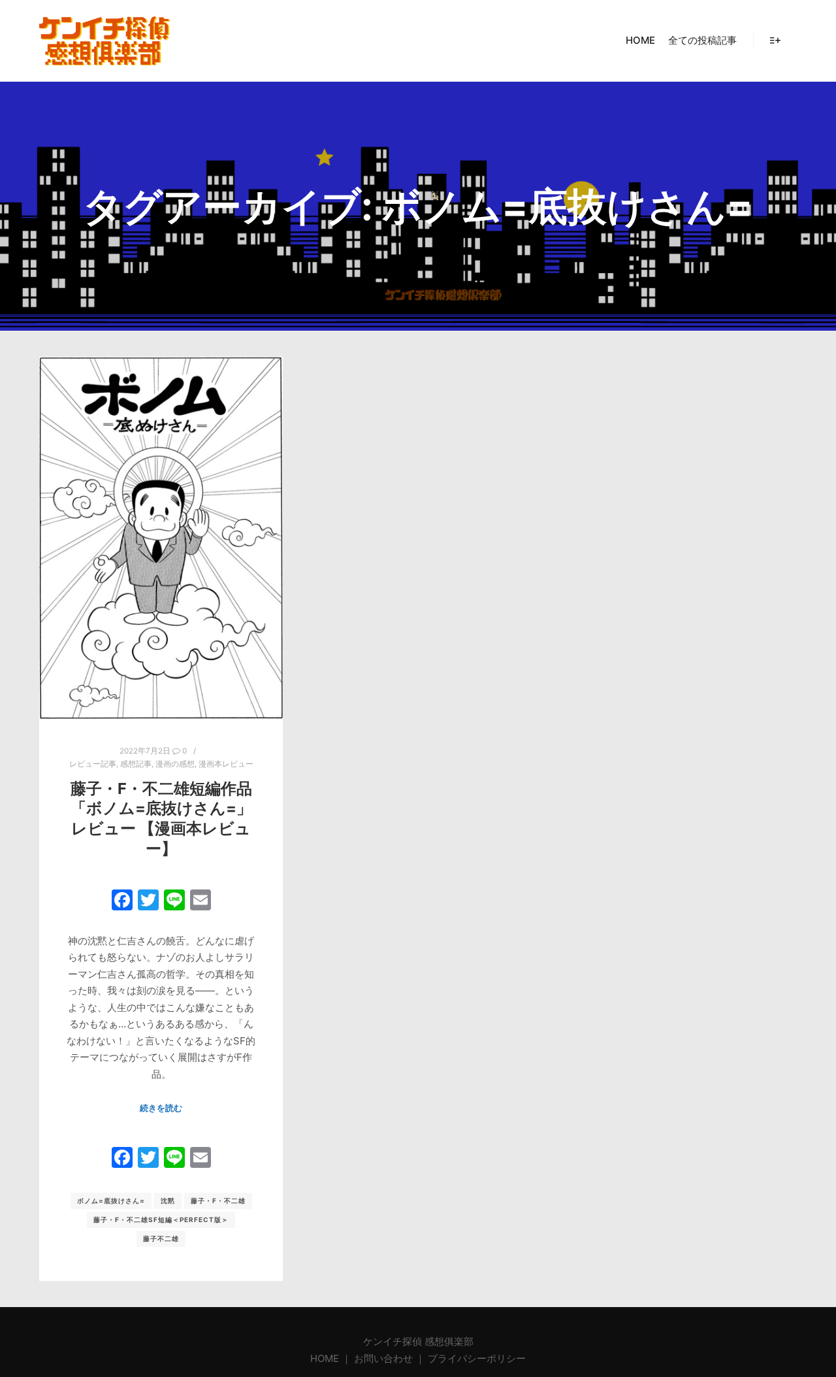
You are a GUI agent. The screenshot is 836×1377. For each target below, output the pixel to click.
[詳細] (775, 40)
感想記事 (136, 764)
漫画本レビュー (226, 764)
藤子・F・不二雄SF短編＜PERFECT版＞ (161, 1219)
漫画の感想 (175, 764)
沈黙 (168, 1200)
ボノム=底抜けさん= (111, 1200)
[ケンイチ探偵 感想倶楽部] (104, 41)
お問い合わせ (383, 1358)
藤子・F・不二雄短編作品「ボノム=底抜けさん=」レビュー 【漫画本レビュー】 (161, 818)
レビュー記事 (92, 764)
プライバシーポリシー (477, 1358)
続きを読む (161, 1108)
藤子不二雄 (161, 1238)
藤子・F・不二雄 (218, 1200)
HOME (326, 1358)
